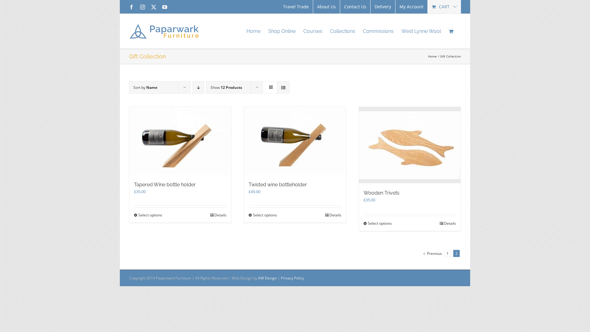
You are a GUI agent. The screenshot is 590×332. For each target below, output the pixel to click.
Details (220, 215)
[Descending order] (198, 87)
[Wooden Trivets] (410, 145)
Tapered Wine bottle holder (165, 185)
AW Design (267, 278)
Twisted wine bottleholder (278, 185)
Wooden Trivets (381, 193)
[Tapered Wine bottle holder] (180, 141)
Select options (150, 215)
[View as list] (283, 87)
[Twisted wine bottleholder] (295, 141)
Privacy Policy (292, 278)
